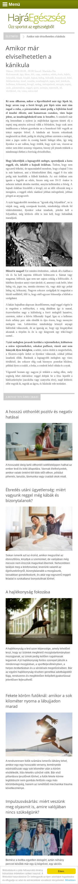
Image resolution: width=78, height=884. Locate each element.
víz (18, 91)
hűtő (69, 77)
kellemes (10, 84)
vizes (24, 91)
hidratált (50, 77)
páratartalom (18, 87)
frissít (19, 77)
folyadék (10, 77)
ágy (21, 74)
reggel (29, 87)
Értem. (61, 871)
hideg (41, 77)
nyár (8, 87)
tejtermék (53, 87)
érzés (60, 74)
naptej (68, 84)
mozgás (60, 84)
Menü (14, 4)
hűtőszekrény (13, 81)
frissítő (26, 77)
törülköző (11, 91)
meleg (38, 84)
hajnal (34, 77)
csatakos (45, 74)
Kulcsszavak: (12, 74)
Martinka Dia (49, 71)
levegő (30, 84)
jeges (52, 81)
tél (61, 87)
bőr (32, 74)
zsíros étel (33, 91)
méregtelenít (48, 84)
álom (27, 74)
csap (38, 74)
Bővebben (70, 880)
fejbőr (67, 74)
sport (36, 87)
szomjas (44, 87)
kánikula (65, 81)
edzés (53, 74)
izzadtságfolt (42, 81)
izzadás (30, 81)
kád (58, 81)
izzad (23, 81)
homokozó (60, 77)
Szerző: (38, 71)
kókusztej (21, 84)
